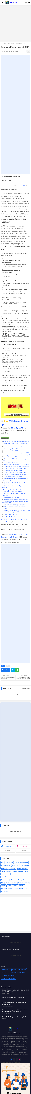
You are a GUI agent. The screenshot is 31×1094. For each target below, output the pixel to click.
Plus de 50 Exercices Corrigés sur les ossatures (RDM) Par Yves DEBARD (14, 490)
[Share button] (22, 670)
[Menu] (2, 2)
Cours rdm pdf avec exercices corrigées (16, 466)
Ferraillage (4, 868)
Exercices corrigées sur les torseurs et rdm (17, 499)
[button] (25, 2)
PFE (17, 874)
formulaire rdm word (10, 516)
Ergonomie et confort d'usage (17, 972)
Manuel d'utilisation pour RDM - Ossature (16, 464)
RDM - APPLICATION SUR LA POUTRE (15, 468)
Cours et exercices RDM (11, 457)
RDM (7, 43)
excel (9, 885)
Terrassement (5, 880)
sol (26, 888)
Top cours (13, 880)
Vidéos (7, 882)
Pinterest (23, 850)
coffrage (3, 885)
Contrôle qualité (5, 865)
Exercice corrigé (25, 865)
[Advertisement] (15, 23)
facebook (9, 846)
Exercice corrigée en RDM (12, 497)
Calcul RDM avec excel (11, 462)
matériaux (21, 885)
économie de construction (8, 975)
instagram (24, 846)
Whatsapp (17, 670)
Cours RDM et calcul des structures (15, 474)
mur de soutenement (6, 888)
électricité (4, 972)
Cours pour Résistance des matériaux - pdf (16, 455)
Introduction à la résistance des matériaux (16, 441)
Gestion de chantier (22, 868)
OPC (12, 874)
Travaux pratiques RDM (10, 514)
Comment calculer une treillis (13, 470)
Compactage (9, 862)
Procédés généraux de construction (10, 877)
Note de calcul (5, 874)
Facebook (6, 670)
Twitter (13, 670)
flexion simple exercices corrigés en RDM (16, 453)
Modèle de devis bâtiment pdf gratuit (13, 997)
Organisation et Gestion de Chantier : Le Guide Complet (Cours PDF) (15, 991)
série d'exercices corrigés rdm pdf (14, 505)
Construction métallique (21, 862)
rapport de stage (19, 888)
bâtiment (20, 882)
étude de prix (4, 891)
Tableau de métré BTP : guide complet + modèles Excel (14, 1003)
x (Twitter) (8, 850)
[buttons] (11, 1059)
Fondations (12, 868)
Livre (26, 871)
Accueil (3, 43)
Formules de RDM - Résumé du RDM (15, 476)
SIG (27, 877)
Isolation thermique (18, 871)
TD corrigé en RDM (17, 428)
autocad (14, 882)
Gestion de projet (6, 871)
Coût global (15, 865)
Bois (2, 862)
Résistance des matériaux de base (14, 447)
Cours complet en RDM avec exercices (16, 449)
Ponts (21, 874)
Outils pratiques (6, 969)
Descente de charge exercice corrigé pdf (14, 1017)
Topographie (21, 880)
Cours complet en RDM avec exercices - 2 (17, 451)
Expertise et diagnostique (19, 969)
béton (27, 882)
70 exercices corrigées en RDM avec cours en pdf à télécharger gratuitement (16, 511)
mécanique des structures (8, 978)
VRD (2, 882)
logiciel (15, 885)
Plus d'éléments (25, 688)
